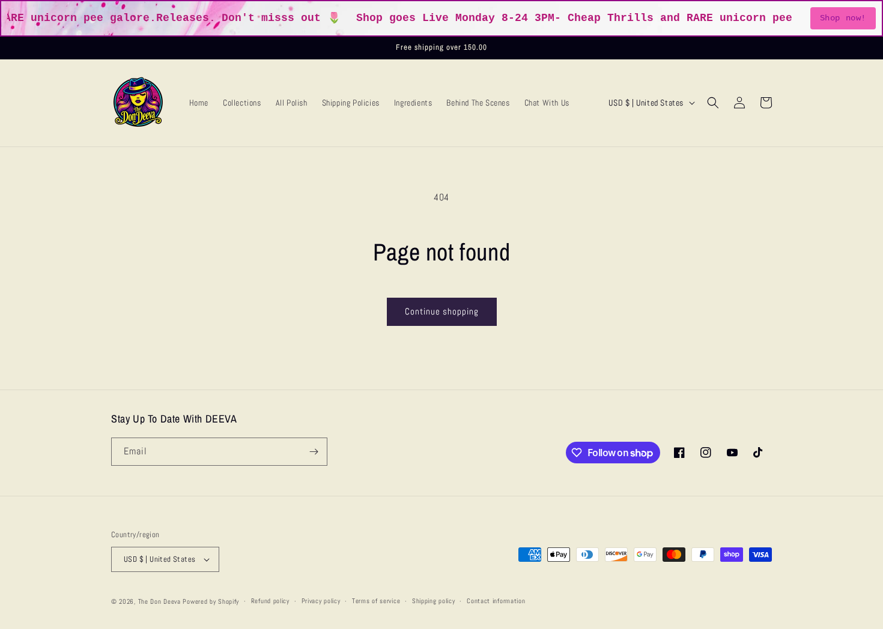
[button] (713, 102)
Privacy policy (321, 601)
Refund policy (270, 601)
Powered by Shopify (211, 601)
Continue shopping (442, 311)
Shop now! (843, 18)
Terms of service (376, 601)
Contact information (496, 601)
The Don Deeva (159, 601)
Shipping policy (433, 601)
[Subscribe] (313, 452)
